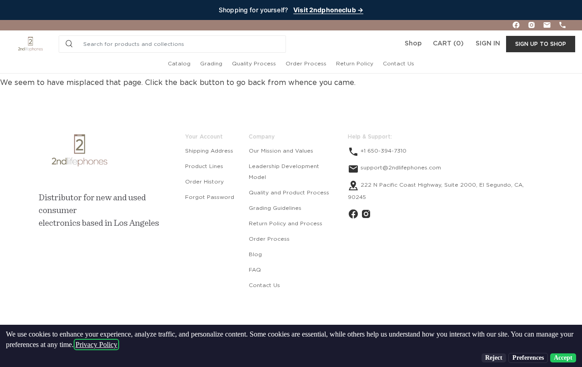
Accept (563, 357)
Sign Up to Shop (540, 44)
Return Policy (354, 63)
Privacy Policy (96, 344)
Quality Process (254, 63)
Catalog (179, 63)
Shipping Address (209, 151)
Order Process (306, 63)
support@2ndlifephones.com (400, 167)
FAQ (255, 270)
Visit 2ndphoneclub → (328, 10)
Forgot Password (209, 197)
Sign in (488, 43)
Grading (211, 63)
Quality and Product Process (289, 192)
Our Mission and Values (281, 151)
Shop (413, 43)
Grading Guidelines (275, 208)
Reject (493, 357)
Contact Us (398, 63)
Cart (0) (448, 43)
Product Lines (204, 166)
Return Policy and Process (285, 223)
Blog (255, 254)
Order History (204, 181)
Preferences (528, 357)
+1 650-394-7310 (382, 151)
